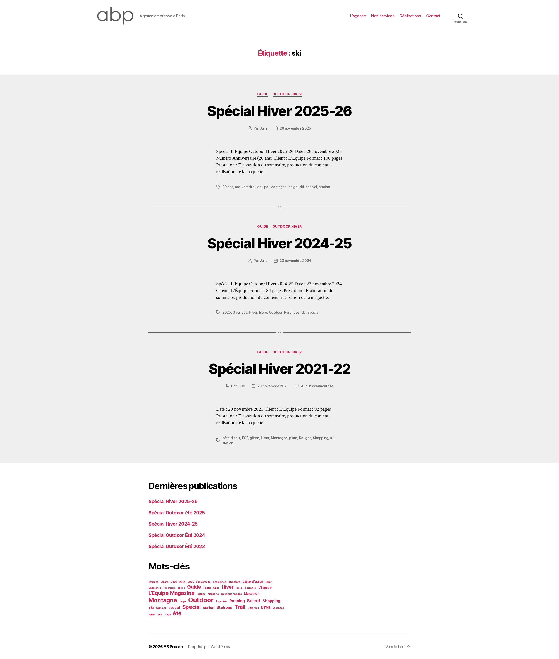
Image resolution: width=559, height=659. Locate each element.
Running (237, 600)
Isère (263, 312)
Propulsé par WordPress (209, 646)
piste (293, 438)
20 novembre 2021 (272, 386)
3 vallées (240, 312)
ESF (245, 438)
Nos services (382, 16)
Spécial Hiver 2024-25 (279, 243)
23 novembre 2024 (295, 260)
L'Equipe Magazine (171, 593)
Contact (433, 16)
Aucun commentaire (317, 386)
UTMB (266, 608)
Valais (151, 614)
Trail (240, 607)
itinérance (250, 587)
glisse (254, 438)
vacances (278, 608)
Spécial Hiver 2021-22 (279, 368)
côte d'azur (231, 438)
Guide (262, 94)
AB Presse (173, 646)
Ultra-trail (253, 608)
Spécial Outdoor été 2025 (176, 512)
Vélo (159, 614)
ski (301, 187)
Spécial (313, 312)
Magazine (213, 594)
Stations (224, 607)
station (324, 187)
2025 (226, 312)
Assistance (219, 582)
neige (293, 187)
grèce (181, 587)
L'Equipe (265, 588)
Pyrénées (291, 312)
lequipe (262, 187)
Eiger (269, 582)
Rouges (305, 438)
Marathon (251, 594)
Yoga (168, 614)
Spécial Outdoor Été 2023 (176, 546)
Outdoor (275, 312)
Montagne (278, 187)
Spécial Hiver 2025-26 (279, 110)
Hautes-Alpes (211, 587)
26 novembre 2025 (295, 128)
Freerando (169, 587)
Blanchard (234, 582)
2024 (182, 582)
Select (253, 600)
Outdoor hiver (287, 94)
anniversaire (245, 187)
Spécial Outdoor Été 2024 (176, 535)
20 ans (227, 187)
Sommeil (161, 608)
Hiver (253, 312)
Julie (263, 128)
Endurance (154, 587)
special (311, 187)
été (177, 613)
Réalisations (410, 16)
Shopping (320, 438)
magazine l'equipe (231, 594)
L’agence (358, 16)
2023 (174, 582)
